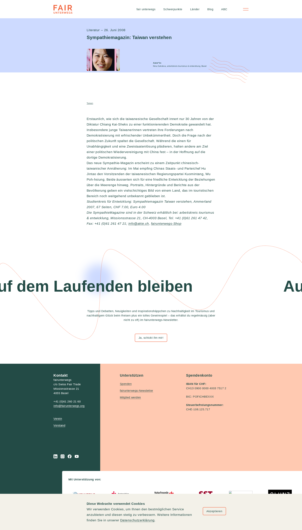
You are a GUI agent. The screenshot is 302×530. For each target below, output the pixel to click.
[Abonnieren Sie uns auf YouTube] (77, 456)
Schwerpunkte (172, 9)
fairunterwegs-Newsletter (136, 390)
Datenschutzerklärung (137, 520)
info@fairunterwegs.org (69, 405)
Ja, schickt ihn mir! (151, 337)
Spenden (126, 383)
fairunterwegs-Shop (166, 223)
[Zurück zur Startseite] (62, 9)
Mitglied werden (130, 397)
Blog (210, 9)
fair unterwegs (146, 9)
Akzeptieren (214, 511)
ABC (224, 9)
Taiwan (90, 103)
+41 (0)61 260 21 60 (67, 401)
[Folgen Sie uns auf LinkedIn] (55, 456)
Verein (57, 418)
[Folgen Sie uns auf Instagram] (62, 456)
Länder (194, 9)
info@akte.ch (138, 223)
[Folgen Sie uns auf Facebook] (70, 456)
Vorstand (59, 425)
